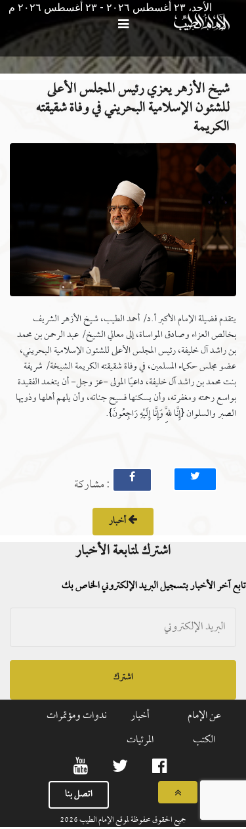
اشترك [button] (123, 677)
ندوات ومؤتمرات (77, 716)
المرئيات (140, 740)
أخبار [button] (118, 521)
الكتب (204, 740)
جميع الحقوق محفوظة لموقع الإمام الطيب (132, 820)
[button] (123, 224)
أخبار (140, 716)
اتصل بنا (78, 794)
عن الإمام (204, 716)
